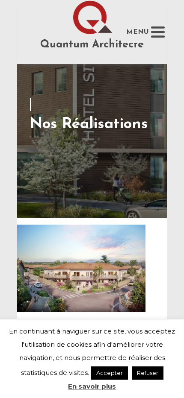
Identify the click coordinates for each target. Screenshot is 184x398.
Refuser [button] (147, 372)
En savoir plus (92, 386)
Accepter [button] (109, 372)
